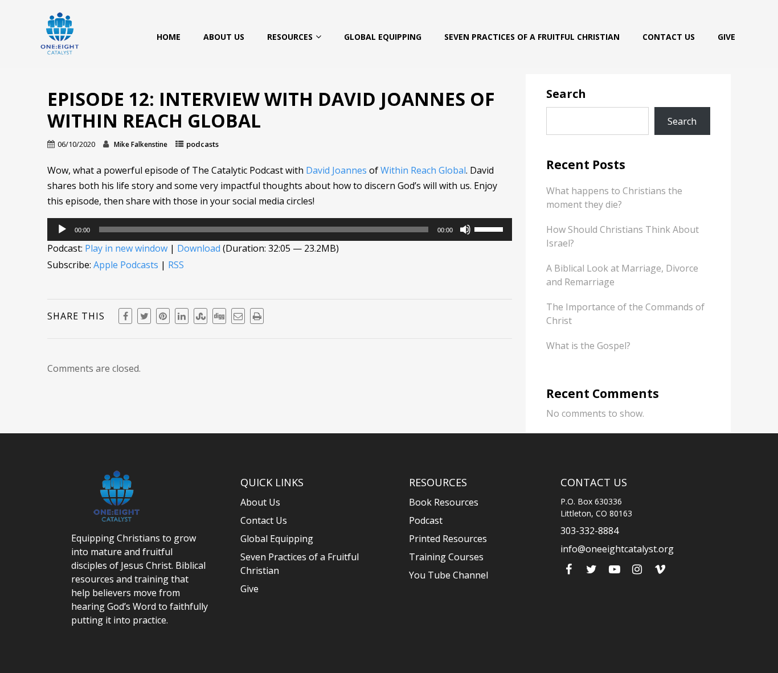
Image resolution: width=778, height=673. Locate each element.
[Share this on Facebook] (125, 316)
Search (566, 93)
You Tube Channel (448, 575)
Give (726, 36)
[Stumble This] (200, 316)
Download (198, 248)
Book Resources (443, 502)
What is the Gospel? (588, 345)
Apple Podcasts (125, 264)
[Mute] (465, 229)
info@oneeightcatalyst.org (617, 549)
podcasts (202, 144)
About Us (223, 36)
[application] (279, 229)
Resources (290, 36)
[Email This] (238, 316)
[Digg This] (219, 316)
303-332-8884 (589, 530)
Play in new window (126, 248)
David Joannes (336, 170)
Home (169, 36)
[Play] (62, 229)
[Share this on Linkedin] (182, 316)
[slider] (490, 228)
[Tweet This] (144, 316)
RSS (176, 264)
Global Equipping (382, 36)
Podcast (426, 520)
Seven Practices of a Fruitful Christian (532, 36)
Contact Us (668, 36)
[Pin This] (163, 316)
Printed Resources (448, 538)
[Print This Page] (257, 316)
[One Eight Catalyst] (59, 33)
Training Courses (446, 557)
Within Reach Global (423, 170)
